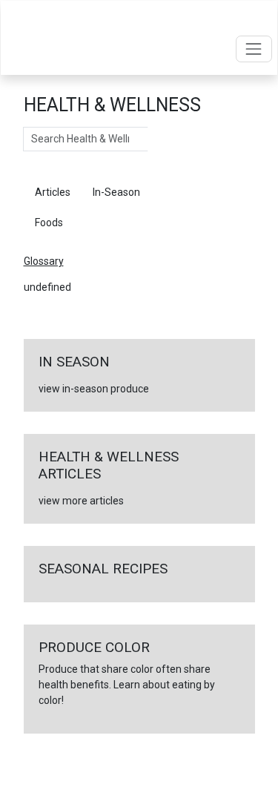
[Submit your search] (163, 139)
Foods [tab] (49, 222)
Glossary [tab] (182, 192)
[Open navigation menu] (254, 49)
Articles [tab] (52, 192)
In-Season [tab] (116, 192)
